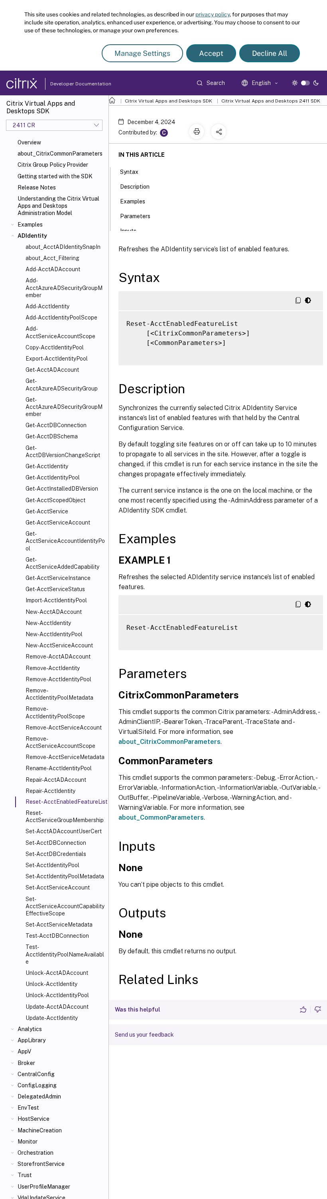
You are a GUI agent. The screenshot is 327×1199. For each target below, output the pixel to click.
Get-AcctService (47, 511)
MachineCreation (40, 1130)
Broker (26, 1063)
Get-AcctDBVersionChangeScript (63, 451)
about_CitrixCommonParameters (60, 153)
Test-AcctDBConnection (57, 936)
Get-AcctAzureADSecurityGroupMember (64, 406)
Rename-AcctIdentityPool (59, 768)
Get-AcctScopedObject (55, 500)
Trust (25, 1175)
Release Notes (37, 187)
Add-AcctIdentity (47, 306)
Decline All (269, 53)
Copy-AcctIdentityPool (55, 347)
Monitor (27, 1141)
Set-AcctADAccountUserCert (64, 831)
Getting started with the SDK (55, 176)
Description (135, 186)
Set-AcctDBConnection (56, 843)
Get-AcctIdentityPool (53, 477)
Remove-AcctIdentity (53, 668)
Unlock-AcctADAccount (57, 973)
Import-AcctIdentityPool (56, 600)
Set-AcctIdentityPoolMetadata (65, 876)
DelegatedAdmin (39, 1096)
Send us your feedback (144, 1034)
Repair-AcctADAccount (56, 780)
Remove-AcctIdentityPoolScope (55, 712)
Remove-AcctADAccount (58, 656)
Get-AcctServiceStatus (55, 589)
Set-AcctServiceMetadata (59, 924)
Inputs (128, 231)
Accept (211, 53)
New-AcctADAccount (54, 612)
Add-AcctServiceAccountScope (60, 332)
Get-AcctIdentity (47, 466)
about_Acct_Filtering (52, 258)
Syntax (129, 172)
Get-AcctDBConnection (56, 425)
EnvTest (28, 1107)
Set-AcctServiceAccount (58, 887)
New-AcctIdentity (48, 623)
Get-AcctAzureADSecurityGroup (62, 384)
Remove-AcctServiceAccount (64, 727)
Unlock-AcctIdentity (51, 984)
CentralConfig (36, 1074)
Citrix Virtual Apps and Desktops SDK (168, 101)
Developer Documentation (68, 84)
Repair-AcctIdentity (50, 791)
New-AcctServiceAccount (59, 645)
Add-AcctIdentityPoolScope (61, 317)
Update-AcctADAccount (57, 1007)
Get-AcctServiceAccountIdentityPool (65, 540)
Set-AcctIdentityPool (52, 865)
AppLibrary (31, 1040)
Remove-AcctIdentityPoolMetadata (59, 694)
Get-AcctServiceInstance (58, 578)
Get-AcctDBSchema (52, 436)
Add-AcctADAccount (53, 269)
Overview (29, 142)
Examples (30, 224)
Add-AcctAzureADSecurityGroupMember (64, 287)
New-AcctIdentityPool (54, 634)
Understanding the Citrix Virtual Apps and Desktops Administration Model (58, 205)
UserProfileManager (44, 1186)
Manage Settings (142, 53)
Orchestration (35, 1153)
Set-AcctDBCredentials (56, 854)
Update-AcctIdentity (52, 1018)
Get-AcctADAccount (52, 370)
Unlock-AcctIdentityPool (57, 995)
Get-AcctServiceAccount (58, 522)
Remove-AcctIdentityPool (58, 679)
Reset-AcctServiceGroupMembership (65, 816)
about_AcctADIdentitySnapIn (63, 247)
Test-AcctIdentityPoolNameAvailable (65, 954)
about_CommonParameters (161, 817)
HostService (33, 1119)
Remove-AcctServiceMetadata (65, 757)
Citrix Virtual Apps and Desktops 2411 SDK (270, 101)
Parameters (135, 216)
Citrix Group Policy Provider (53, 165)
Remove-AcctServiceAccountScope (60, 742)
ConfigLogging (37, 1085)
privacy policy (212, 14)
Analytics (30, 1029)
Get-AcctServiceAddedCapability (62, 563)
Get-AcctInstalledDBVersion (62, 488)
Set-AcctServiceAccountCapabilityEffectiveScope (65, 906)
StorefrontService (41, 1164)
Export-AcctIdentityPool (57, 358)
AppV (24, 1051)
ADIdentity (32, 236)
